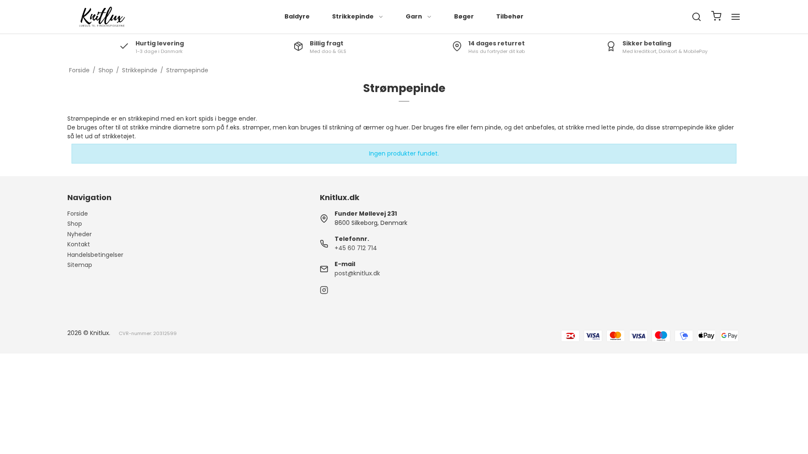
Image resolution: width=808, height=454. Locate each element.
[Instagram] (324, 292)
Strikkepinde (353, 16)
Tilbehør (510, 16)
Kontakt (78, 244)
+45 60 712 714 (356, 248)
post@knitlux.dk (357, 273)
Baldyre (297, 16)
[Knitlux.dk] (101, 17)
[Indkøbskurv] (716, 17)
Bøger (464, 16)
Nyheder (79, 234)
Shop (74, 223)
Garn (414, 16)
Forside (77, 213)
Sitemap (79, 265)
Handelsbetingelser (95, 255)
